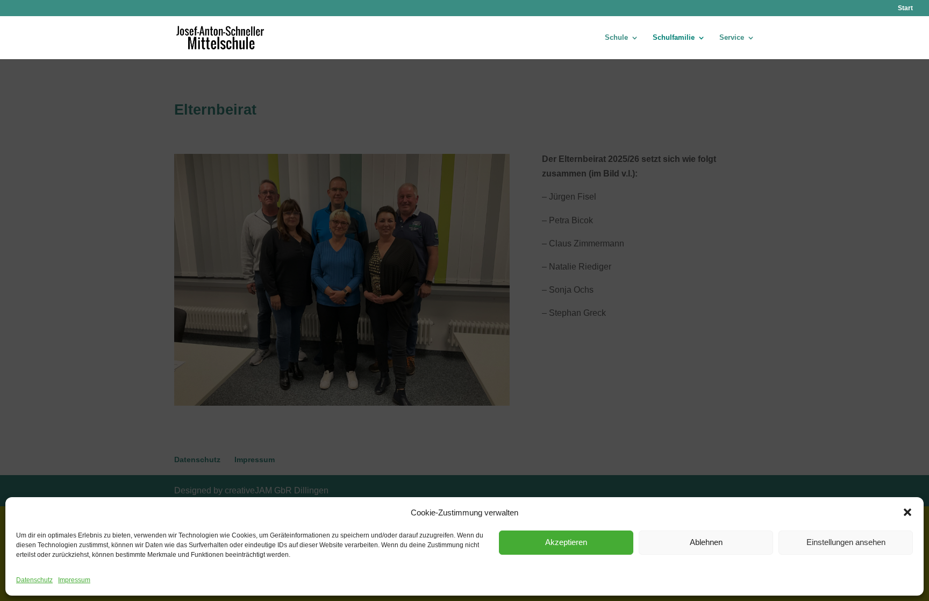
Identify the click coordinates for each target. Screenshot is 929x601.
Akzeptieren (566, 542)
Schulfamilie (674, 37)
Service (731, 37)
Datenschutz (34, 580)
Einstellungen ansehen (845, 542)
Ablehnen (706, 542)
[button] (907, 512)
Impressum (74, 580)
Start (905, 8)
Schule (616, 37)
